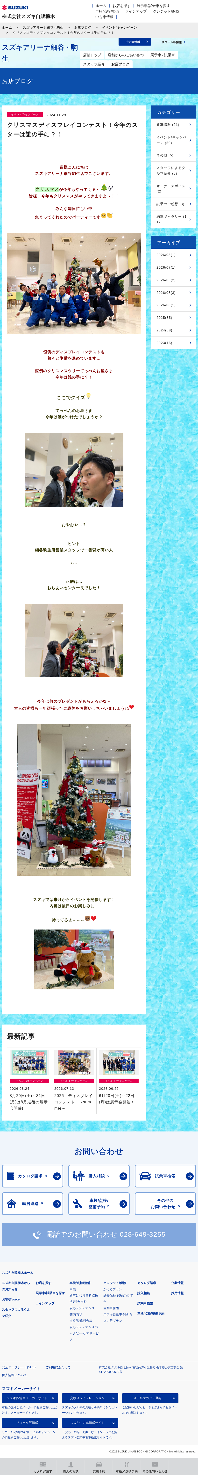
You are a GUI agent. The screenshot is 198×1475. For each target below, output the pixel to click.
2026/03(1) (166, 305)
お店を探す (122, 6)
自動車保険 (111, 1308)
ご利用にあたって (58, 1367)
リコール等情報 (27, 1423)
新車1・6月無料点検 (84, 1295)
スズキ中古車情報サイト (87, 1423)
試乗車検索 (145, 1303)
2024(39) (164, 330)
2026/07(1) (166, 267)
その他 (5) (165, 155)
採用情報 (177, 1293)
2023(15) (164, 343)
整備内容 (76, 1314)
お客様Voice (11, 1299)
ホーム (101, 6)
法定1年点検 (78, 1302)
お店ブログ (82, 27)
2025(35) (164, 318)
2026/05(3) (166, 293)
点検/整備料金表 (81, 1321)
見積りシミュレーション (87, 1398)
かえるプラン (112, 1289)
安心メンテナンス (82, 1308)
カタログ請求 (146, 1283)
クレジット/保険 (166, 11)
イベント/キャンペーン (119, 27)
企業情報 (177, 1283)
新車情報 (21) (167, 125)
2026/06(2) (166, 280)
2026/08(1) (166, 255)
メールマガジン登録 (147, 1398)
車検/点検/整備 (107, 11)
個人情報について (14, 1375)
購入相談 (143, 1293)
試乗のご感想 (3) (170, 204)
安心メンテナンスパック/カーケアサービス (84, 1333)
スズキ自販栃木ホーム (17, 1273)
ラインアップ (136, 11)
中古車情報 (104, 17)
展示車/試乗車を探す (153, 6)
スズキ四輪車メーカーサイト (27, 1398)
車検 (73, 1289)
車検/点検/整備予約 (150, 1313)
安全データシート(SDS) (18, 1367)
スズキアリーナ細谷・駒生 (43, 27)
